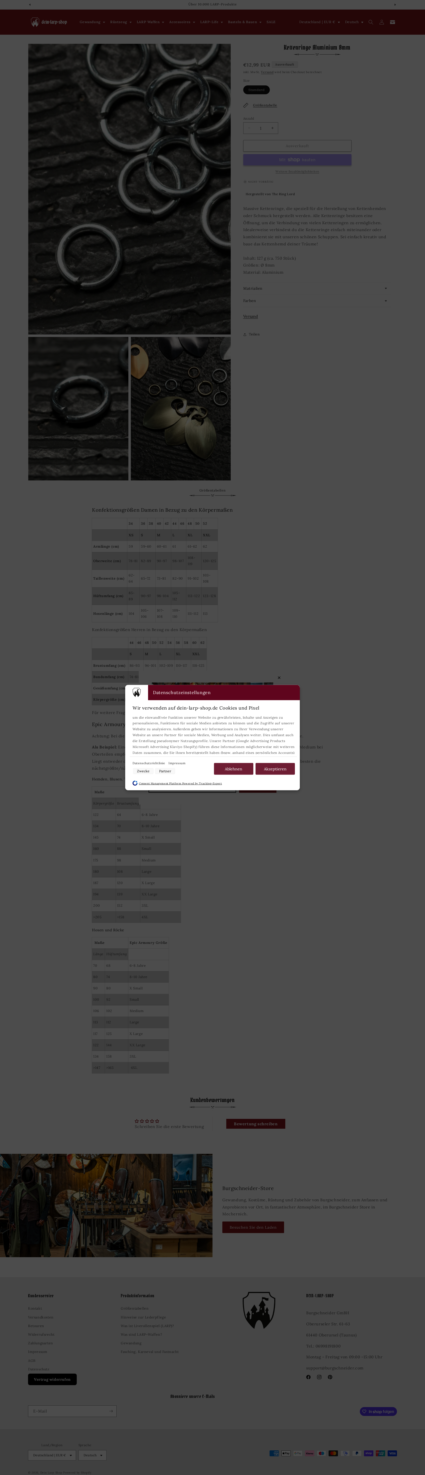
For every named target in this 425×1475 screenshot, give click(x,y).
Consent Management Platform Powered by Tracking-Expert (180, 783)
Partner (165, 771)
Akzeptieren (275, 768)
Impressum (176, 763)
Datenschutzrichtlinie (149, 763)
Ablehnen (233, 768)
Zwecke (143, 771)
